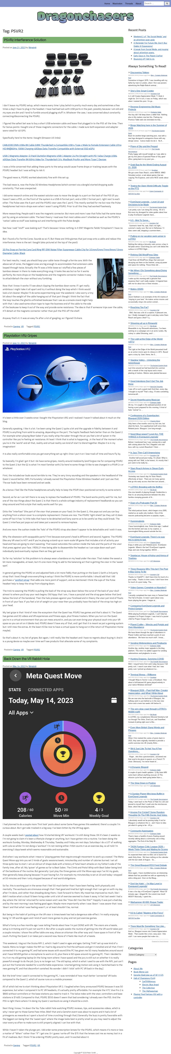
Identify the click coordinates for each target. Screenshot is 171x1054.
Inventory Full (155, 93)
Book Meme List (141, 971)
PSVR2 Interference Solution (25, 40)
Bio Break (152, 242)
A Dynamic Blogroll (139, 767)
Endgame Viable (156, 112)
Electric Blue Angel (150, 984)
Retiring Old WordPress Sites (144, 254)
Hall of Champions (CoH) (144, 978)
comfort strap (22, 580)
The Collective (148, 987)
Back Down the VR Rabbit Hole (27, 659)
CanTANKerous (149, 981)
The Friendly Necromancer (158, 276)
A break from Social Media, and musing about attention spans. (151, 51)
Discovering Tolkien (139, 72)
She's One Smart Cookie (142, 91)
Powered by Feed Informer (160, 941)
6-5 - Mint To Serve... (140, 220)
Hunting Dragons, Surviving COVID (147, 659)
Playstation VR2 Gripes (20, 335)
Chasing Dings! (155, 421)
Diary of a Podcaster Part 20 (143, 503)
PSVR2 (37, 326)
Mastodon (117, 3)
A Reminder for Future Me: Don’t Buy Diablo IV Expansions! (150, 44)
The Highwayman (150, 991)
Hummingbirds (137, 521)
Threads (129, 3)
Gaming (16, 326)
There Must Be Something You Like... (148, 926)
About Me (138, 968)
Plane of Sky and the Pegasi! (144, 146)
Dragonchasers (85, 17)
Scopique (155, 170)
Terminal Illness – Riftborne (143, 674)
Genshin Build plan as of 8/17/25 (148, 975)
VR (22, 326)
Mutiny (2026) (136, 289)
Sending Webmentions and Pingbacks (148, 643)
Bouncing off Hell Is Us (144, 58)
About (138, 3)
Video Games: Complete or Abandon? (148, 587)
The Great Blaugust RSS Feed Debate (148, 865)
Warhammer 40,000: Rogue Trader (146, 902)
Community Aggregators (141, 831)
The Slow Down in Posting (143, 783)
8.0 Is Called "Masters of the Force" (147, 913)
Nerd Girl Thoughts (156, 386)
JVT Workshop (155, 561)
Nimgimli (32, 47)
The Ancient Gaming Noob (157, 207)
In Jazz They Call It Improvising (145, 452)
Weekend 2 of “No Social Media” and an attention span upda (150, 38)
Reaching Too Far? (139, 307)
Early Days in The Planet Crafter (148, 55)
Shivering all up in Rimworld (143, 323)
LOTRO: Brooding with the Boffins (146, 487)
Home (107, 3)
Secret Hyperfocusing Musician (145, 400)
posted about (32, 835)
